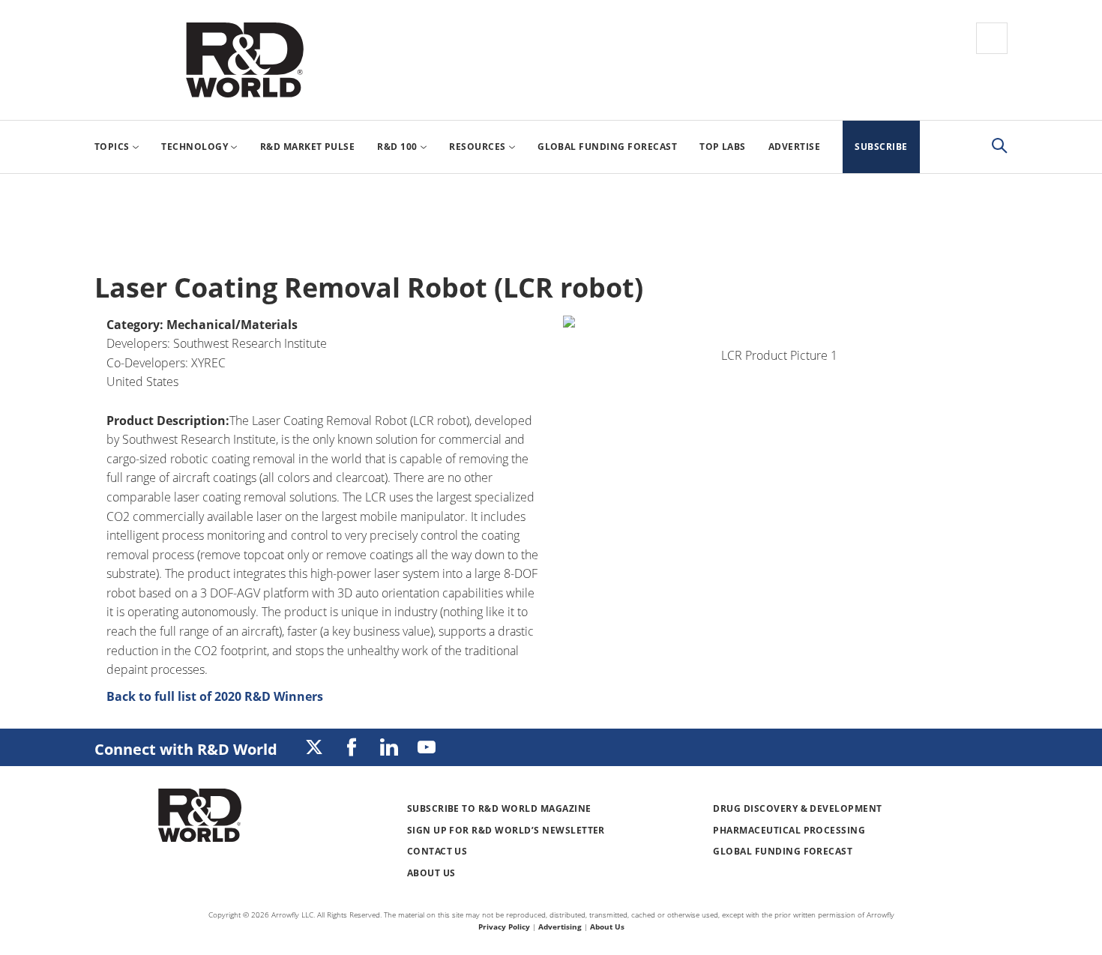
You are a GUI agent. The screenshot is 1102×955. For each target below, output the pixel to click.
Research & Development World (244, 59)
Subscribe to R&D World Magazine (499, 808)
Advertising (560, 926)
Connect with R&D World (185, 749)
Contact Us (437, 851)
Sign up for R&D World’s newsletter (506, 830)
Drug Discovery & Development (797, 808)
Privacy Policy (504, 926)
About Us (431, 873)
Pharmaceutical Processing (789, 830)
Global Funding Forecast (782, 851)
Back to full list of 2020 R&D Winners (214, 696)
